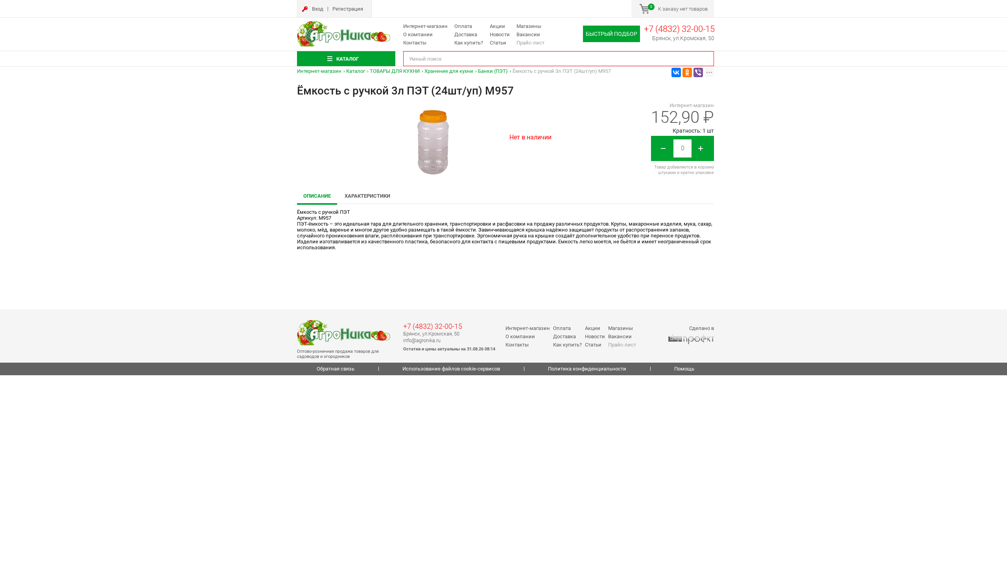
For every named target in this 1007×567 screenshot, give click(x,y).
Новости (500, 34)
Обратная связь (335, 369)
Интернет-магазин (425, 26)
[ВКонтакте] (676, 72)
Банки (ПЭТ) (493, 71)
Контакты (414, 43)
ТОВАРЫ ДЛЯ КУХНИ (395, 71)
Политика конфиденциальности (587, 369)
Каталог (355, 71)
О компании (418, 34)
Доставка (465, 34)
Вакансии (528, 34)
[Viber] (698, 72)
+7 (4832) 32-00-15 (679, 29)
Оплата (463, 26)
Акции (497, 26)
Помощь (684, 369)
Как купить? (468, 43)
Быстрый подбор (611, 34)
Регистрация (347, 9)
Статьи (498, 43)
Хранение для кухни (448, 71)
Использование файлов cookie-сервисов (451, 369)
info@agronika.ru (422, 340)
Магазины (528, 26)
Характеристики (367, 196)
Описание (317, 196)
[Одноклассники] (687, 72)
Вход (317, 9)
